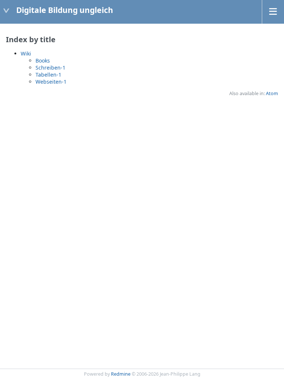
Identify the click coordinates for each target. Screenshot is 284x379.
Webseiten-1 (51, 81)
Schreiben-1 (50, 67)
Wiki (26, 53)
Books (43, 60)
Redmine (121, 374)
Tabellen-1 (48, 74)
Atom (272, 93)
